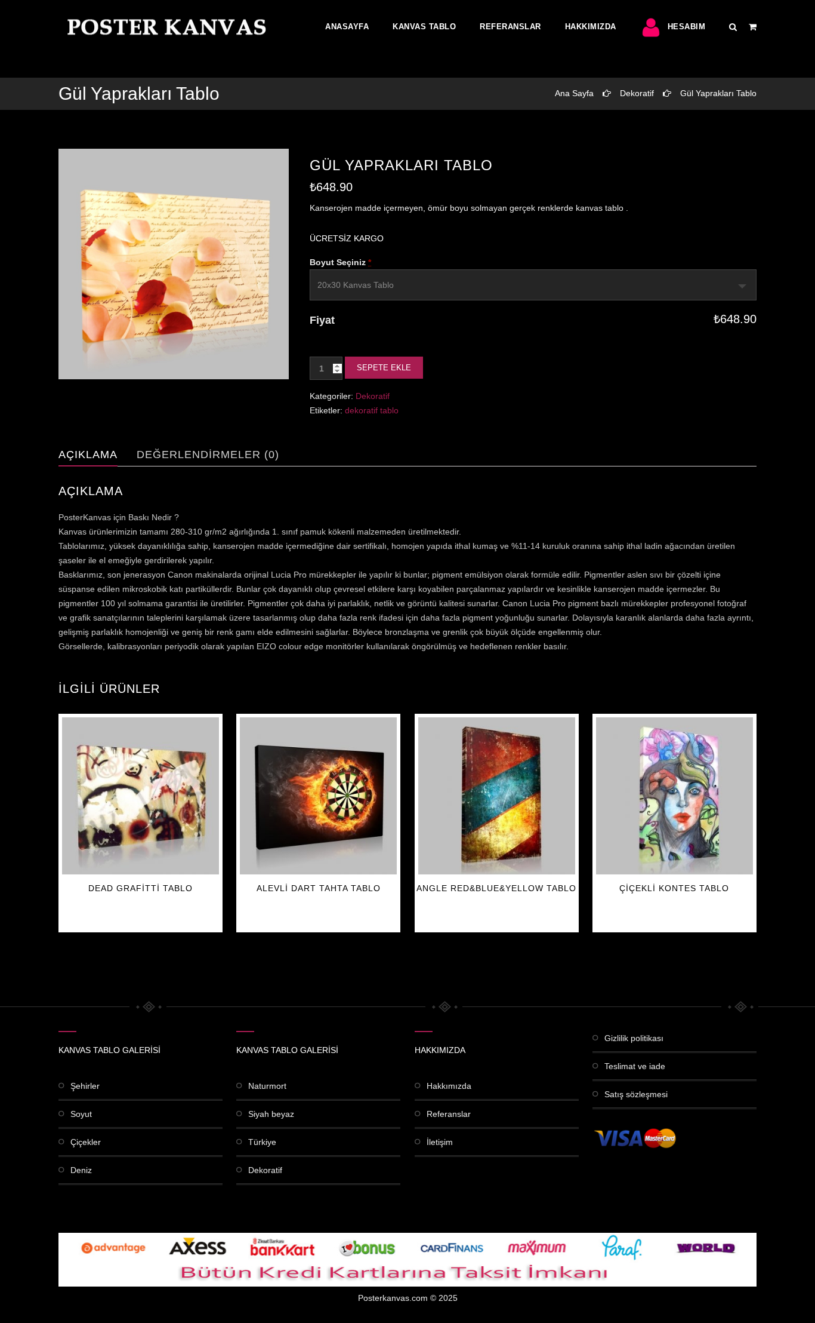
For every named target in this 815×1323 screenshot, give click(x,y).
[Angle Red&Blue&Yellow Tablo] (496, 795)
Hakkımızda (590, 26)
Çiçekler (85, 1142)
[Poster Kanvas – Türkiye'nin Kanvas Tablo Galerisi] (164, 27)
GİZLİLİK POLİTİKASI (633, 1038)
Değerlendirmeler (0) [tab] (208, 455)
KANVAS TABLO (424, 26)
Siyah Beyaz (271, 1114)
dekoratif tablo (372, 410)
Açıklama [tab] (88, 455)
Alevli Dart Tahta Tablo (319, 888)
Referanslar (510, 26)
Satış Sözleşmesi (636, 1094)
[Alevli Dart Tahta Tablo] (318, 795)
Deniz (81, 1170)
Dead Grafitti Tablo (140, 888)
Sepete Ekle (384, 367)
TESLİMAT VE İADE (634, 1066)
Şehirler (85, 1086)
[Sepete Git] (753, 27)
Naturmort (267, 1086)
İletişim (440, 1142)
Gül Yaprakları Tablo (718, 93)
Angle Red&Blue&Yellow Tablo (496, 888)
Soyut (81, 1114)
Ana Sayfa (574, 93)
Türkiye (262, 1142)
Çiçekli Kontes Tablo (674, 888)
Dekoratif (637, 93)
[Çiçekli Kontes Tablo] (674, 795)
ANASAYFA (347, 26)
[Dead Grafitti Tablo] (140, 795)
